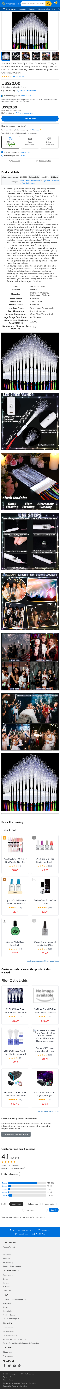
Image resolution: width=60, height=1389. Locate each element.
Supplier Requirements (12, 1266)
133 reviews (20, 77)
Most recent (16, 1204)
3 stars (4, 1189)
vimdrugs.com (25, 95)
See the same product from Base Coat (43, 960)
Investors (6, 1258)
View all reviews (11, 1174)
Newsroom (7, 1254)
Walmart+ (7, 1286)
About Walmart (9, 1247)
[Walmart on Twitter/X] (9, 1366)
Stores (5, 1279)
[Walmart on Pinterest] (19, 1366)
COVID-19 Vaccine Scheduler (14, 1299)
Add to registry (45, 161)
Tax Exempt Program (11, 1318)
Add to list (16, 161)
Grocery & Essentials (46, 9)
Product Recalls (9, 1315)
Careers (6, 1250)
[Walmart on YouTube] (14, 1366)
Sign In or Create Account (23, 1230)
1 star (5, 1195)
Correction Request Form (16, 1134)
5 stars (4, 1183)
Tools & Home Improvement (30, 180)
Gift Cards (7, 1290)
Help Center (46, 1230)
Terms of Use (8, 1327)
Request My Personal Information (16, 1339)
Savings (32, 9)
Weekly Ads (40, 1234)
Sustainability (8, 1262)
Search (53, 1210)
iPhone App (7, 1352)
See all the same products (48, 1111)
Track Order (23, 1234)
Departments (11, 9)
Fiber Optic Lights (28, 183)
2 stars (4, 1192)
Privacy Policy (8, 1331)
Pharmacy (7, 1303)
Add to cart (30, 118)
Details (22, 155)
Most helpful (49, 1204)
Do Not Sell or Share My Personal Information (21, 1343)
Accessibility (8, 1311)
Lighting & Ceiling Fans (51, 180)
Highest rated (32, 1204)
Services (22, 9)
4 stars (4, 1186)
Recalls (5, 1307)
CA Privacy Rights (10, 1335)
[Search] (48, 3)
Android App (8, 1356)
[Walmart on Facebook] (4, 1366)
